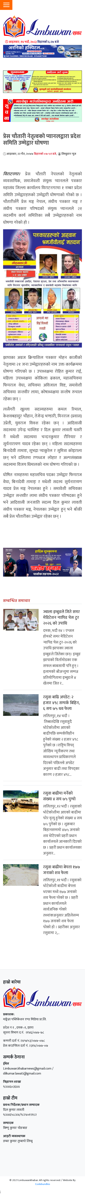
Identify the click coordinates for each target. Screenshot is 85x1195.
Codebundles (42, 1184)
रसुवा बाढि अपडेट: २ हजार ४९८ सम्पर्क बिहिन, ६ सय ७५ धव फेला (61, 703)
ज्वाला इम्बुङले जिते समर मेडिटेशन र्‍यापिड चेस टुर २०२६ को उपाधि (61, 617)
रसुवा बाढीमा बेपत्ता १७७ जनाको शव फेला (61, 870)
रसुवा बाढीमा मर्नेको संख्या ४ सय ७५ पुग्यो (59, 796)
